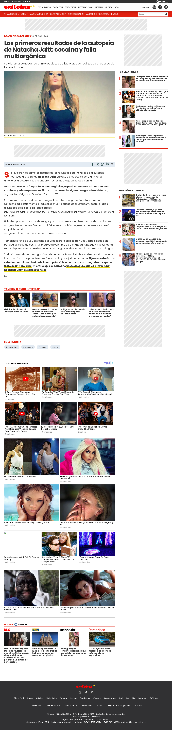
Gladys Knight (58, 14)
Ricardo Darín (75, 14)
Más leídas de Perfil (132, 190)
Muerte (55, 347)
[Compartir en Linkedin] (107, 164)
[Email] (112, 165)
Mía (133, 698)
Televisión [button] (70, 7)
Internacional (85, 7)
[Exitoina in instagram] (154, 7)
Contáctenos (71, 705)
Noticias (39, 698)
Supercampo (110, 698)
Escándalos (44, 7)
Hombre (73, 698)
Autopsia (42, 347)
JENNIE (24, 14)
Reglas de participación (119, 705)
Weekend (97, 698)
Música (109, 7)
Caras (30, 698)
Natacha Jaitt (11, 347)
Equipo (100, 705)
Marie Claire (51, 698)
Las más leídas (128, 72)
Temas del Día (11, 14)
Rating (115, 14)
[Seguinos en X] (166, 7)
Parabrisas (85, 698)
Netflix (99, 7)
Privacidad (87, 705)
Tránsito (138, 705)
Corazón (58, 7)
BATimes (154, 698)
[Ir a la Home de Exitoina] (20, 7)
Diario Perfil (19, 698)
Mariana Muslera (39, 14)
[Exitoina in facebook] (160, 7)
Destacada (28, 347)
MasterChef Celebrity (97, 14)
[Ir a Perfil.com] (162, 2)
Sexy (117, 7)
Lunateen (143, 698)
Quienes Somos (53, 705)
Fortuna (63, 698)
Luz (127, 698)
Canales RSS (35, 705)
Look (121, 698)
